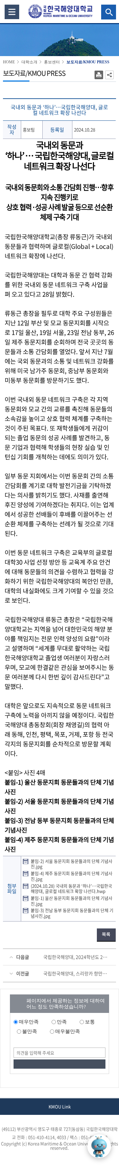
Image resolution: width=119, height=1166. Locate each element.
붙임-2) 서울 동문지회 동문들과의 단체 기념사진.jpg (71, 864)
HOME (9, 62)
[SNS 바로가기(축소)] (109, 75)
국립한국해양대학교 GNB (12, 12)
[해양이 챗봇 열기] (99, 1146)
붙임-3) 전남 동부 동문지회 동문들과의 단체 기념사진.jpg (72, 913)
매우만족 (29, 1021)
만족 (62, 1021)
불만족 (29, 1031)
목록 (106, 934)
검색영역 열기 (108, 12)
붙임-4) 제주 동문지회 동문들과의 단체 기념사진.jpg (71, 876)
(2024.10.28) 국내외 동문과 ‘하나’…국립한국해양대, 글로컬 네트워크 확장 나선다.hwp (71, 888)
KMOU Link (60, 1106)
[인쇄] (99, 75)
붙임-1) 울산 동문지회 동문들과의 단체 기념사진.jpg (71, 901)
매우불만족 (67, 1031)
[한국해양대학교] (60, 11)
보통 (90, 1021)
